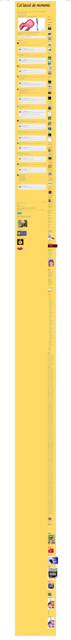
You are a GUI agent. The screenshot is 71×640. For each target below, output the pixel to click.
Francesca (49, 414)
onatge (20, 174)
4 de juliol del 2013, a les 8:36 (24, 42)
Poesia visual (49, 47)
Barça (49, 370)
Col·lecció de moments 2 (21, 209)
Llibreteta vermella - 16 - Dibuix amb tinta (51, 335)
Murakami (49, 466)
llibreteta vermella (24, 37)
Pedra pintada (50, 255)
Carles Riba (49, 380)
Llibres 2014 (30, 11)
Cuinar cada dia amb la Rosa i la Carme (50, 219)
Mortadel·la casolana (50, 464)
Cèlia (50, 383)
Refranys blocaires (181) (43, 11)
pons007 (52, 480)
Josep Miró (49, 439)
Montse (52, 463)
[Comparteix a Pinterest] (30, 36)
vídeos (52, 511)
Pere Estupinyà (51, 476)
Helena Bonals (49, 420)
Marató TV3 (52, 451)
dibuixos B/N (49, 396)
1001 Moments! (52, 157)
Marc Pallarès (50, 452)
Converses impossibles (50, 390)
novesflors (20, 142)
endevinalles (50, 403)
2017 (49, 295)
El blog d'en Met (50, 252)
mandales (49, 451)
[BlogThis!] (28, 36)
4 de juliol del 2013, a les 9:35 (29, 70)
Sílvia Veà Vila (51, 504)
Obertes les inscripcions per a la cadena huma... (51, 329)
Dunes (50, 318)
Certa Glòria (49, 384)
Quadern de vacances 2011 (50, 486)
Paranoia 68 (49, 126)
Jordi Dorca (20, 54)
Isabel (49, 425)
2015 (49, 297)
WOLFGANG (51, 62)
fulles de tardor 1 (50, 415)
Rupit (51, 498)
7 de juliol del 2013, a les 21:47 (25, 163)
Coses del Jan (50, 317)
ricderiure (49, 495)
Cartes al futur (49, 271)
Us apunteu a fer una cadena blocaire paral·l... (51, 324)
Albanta (52, 360)
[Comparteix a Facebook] (29, 36)
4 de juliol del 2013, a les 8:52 (25, 54)
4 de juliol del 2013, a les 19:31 (25, 142)
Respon (20, 51)
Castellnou (51, 381)
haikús (51, 419)
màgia (52, 450)
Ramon (20, 65)
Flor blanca (50, 310)
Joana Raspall (50, 433)
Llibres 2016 (22, 11)
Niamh (51, 469)
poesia (49, 480)
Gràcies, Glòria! (51, 316)
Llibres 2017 (18, 11)
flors (52, 409)
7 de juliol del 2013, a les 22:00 (24, 174)
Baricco (52, 370)
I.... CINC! (52, 149)
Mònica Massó (50, 462)
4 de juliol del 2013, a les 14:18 (29, 111)
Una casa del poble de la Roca (50, 306)
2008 (49, 350)
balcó (51, 369)
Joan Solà (51, 432)
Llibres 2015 (26, 11)
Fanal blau (50, 407)
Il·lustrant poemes (50, 423)
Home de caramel (50, 254)
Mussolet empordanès (51, 315)
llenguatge (51, 443)
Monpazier (49, 463)
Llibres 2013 (34, 11)
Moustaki (52, 465)
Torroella (50, 509)
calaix (51, 375)
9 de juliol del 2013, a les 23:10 (29, 169)
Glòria (51, 418)
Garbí (51, 416)
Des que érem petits (51, 394)
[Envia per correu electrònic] (27, 36)
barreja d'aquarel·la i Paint (50, 371)
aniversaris (49, 363)
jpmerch (20, 42)
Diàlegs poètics (51, 395)
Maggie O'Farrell (49, 450)
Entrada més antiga (44, 202)
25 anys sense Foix (50, 356)
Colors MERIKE (49, 386)
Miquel (49, 458)
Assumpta (20, 163)
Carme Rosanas (23, 70)
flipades (50, 409)
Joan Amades (50, 429)
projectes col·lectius (50, 484)
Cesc (51, 384)
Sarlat (52, 500)
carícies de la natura (50, 379)
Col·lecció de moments (33, 6)
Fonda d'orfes (51, 410)
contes (49, 388)
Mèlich (51, 456)
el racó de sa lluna (50, 36)
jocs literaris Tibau (50, 435)
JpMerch (52, 439)
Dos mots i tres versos (50, 322)
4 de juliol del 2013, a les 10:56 (29, 98)
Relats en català (49, 494)
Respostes (21, 47)
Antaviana (52, 364)
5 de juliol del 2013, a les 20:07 (29, 125)
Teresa (48, 508)
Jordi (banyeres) (49, 436)
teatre (51, 507)
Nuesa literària (49, 26)
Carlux (51, 380)
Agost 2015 (52, 358)
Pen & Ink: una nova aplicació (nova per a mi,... (51, 313)
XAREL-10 (49, 85)
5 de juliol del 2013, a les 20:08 (29, 147)
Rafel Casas (51, 489)
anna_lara (49, 364)
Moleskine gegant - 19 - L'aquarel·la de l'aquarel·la (51, 338)
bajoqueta (49, 369)
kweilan (51, 440)
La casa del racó (50, 103)
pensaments (49, 474)
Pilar (48, 478)
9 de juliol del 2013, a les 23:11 (29, 186)
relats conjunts (50, 493)
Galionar (48, 416)
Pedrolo (51, 473)
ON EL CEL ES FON (51, 38)
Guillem (48, 419)
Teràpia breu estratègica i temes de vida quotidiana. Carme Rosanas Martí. (50, 231)
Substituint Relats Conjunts (51, 320)
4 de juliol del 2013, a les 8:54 (24, 65)
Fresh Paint (52, 414)
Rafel (48, 489)
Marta (51, 454)
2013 (49, 299)
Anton (50, 365)
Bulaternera (49, 375)
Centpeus (49, 251)
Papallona (50, 311)
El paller (50, 319)
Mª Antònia (51, 449)
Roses (49, 498)
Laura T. (51, 441)
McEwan (48, 456)
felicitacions (49, 408)
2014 (49, 298)
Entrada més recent (19, 202)
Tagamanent (50, 506)
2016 (49, 296)
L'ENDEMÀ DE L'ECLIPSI (52, 107)
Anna (51, 363)
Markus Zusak (49, 454)
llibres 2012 (37, 11)
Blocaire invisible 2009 (50, 373)
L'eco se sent (49, 90)
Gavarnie (49, 417)
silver (48, 504)
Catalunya (49, 382)
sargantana (49, 500)
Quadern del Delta (51, 487)
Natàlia (48, 469)
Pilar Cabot (51, 478)
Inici (31, 202)
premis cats (52, 483)
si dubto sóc (51, 502)
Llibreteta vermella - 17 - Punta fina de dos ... (51, 332)
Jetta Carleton (51, 428)
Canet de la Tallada (50, 377)
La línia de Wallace (50, 116)
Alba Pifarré (49, 360)
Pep (52, 474)
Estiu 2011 (49, 405)
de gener (50, 345)
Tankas (48, 507)
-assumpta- (49, 353)
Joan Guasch (49, 431)
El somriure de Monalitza (50, 253)
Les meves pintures (50, 309)
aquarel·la (49, 366)
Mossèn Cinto (49, 465)
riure (50, 495)
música (51, 467)
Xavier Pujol (50, 513)
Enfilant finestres (50, 56)
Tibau (50, 508)
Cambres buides (50, 137)
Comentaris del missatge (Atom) (24, 203)
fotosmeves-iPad (50, 412)
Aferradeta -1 (52, 183)
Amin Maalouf (50, 362)
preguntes (49, 483)
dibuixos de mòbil (50, 397)
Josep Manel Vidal (50, 438)
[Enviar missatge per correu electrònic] (26, 36)
